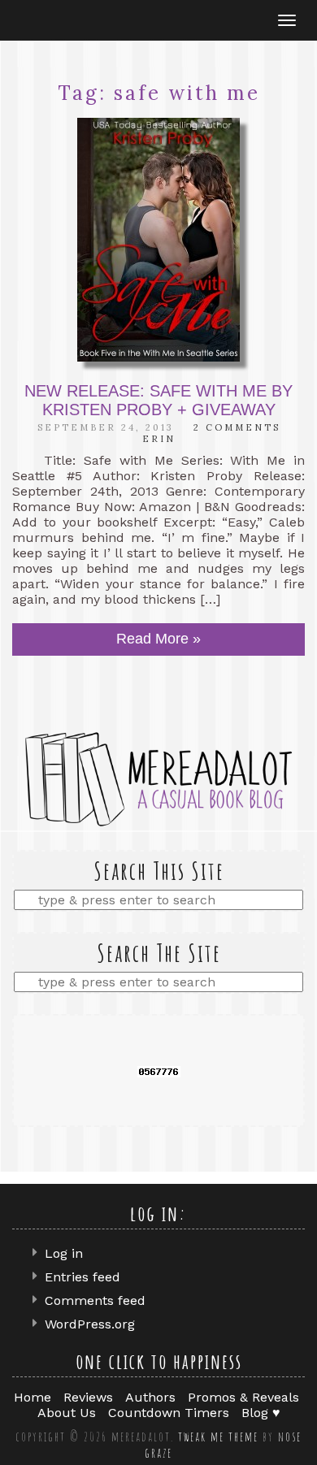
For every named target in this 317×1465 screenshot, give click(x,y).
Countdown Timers (168, 1412)
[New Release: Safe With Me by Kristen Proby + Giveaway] (158, 240)
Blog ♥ (260, 1412)
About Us (66, 1412)
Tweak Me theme (218, 1436)
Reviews (88, 1397)
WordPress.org (90, 1324)
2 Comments (236, 427)
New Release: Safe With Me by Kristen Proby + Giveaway (158, 400)
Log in (64, 1253)
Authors (150, 1397)
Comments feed (95, 1300)
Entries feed (82, 1277)
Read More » (158, 639)
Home (32, 1397)
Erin (159, 438)
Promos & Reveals (243, 1397)
